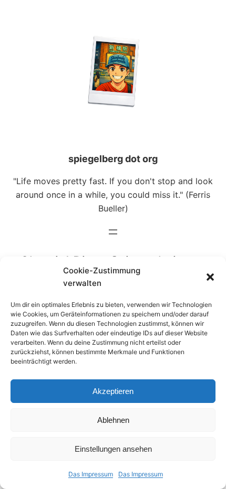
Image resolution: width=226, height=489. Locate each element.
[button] (210, 277)
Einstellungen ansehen (113, 448)
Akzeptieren (113, 391)
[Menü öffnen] (113, 232)
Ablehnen (113, 420)
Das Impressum (90, 474)
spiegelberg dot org (113, 158)
